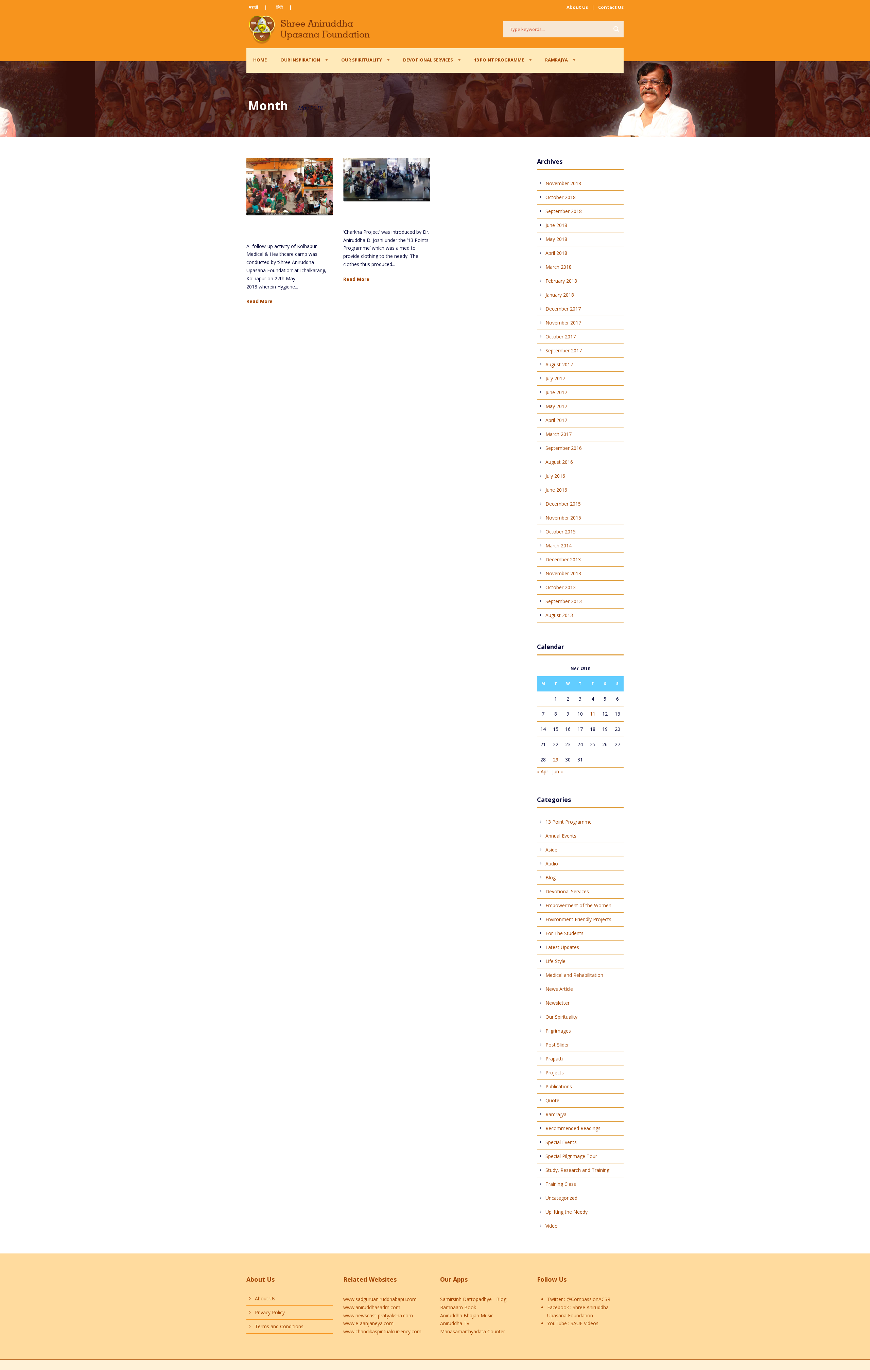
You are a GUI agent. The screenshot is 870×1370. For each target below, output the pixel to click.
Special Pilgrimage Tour (571, 1156)
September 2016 (563, 448)
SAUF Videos (583, 1323)
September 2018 (563, 211)
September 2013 (563, 601)
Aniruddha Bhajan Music (466, 1315)
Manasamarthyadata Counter (472, 1331)
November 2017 (563, 322)
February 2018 (561, 281)
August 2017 (559, 364)
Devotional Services (428, 60)
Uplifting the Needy (566, 1212)
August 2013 (559, 615)
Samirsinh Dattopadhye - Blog (473, 1299)
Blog (550, 877)
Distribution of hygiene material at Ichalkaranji (281, 231)
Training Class (560, 1184)
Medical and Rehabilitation (574, 975)
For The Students (564, 933)
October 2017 (560, 336)
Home (260, 60)
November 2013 (563, 573)
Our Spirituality (361, 60)
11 (592, 713)
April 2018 (556, 253)
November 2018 (563, 183)
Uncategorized (561, 1198)
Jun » (557, 771)
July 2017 (555, 378)
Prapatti (554, 1058)
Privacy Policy (270, 1312)
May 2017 (556, 406)
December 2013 (563, 559)
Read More (259, 301)
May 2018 (556, 239)
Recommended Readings (573, 1128)
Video (551, 1226)
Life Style (555, 961)
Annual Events (560, 835)
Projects (554, 1072)
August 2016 (559, 462)
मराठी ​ (254, 7)
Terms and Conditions (279, 1326)
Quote (552, 1100)
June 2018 (556, 225)
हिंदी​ (279, 7)
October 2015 (560, 531)
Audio (551, 863)
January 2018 (559, 295)
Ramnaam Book (458, 1307)
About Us (577, 7)
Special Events (561, 1142)
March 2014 (558, 545)
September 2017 (563, 350)
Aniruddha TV (454, 1323)
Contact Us (611, 7)
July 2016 (555, 476)
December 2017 (563, 308)
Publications (558, 1086)
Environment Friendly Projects (578, 919)
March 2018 (558, 267)
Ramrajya (556, 60)
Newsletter (557, 1003)
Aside (551, 849)
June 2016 (556, 490)
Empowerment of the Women (578, 905)
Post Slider (557, 1044)
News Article (559, 989)
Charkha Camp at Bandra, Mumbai (380, 217)
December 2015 (563, 503)
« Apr (542, 771)
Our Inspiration (300, 60)
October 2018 (560, 197)
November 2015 (563, 517)
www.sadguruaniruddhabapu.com (380, 1299)
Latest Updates (562, 947)
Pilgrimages (558, 1031)
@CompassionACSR (587, 1299)
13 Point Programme (499, 60)
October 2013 (560, 587)
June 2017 (556, 392)
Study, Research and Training (577, 1170)
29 (555, 759)
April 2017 (556, 420)
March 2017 (558, 434)
